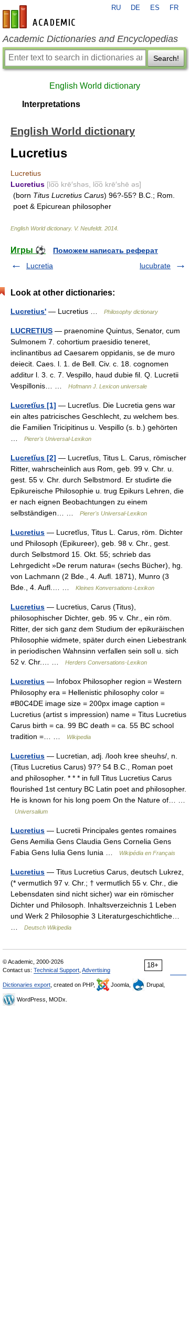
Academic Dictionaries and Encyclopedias (90, 39)
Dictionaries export (26, 985)
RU (116, 8)
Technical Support (56, 970)
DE (135, 8)
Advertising (96, 970)
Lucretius (27, 532)
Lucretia (39, 265)
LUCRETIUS (31, 330)
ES (155, 8)
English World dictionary (94, 85)
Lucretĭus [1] (33, 405)
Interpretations (51, 104)
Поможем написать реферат (105, 250)
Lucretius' (28, 311)
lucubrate (155, 265)
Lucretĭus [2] (33, 458)
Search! (166, 58)
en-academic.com (40, 16)
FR (174, 8)
